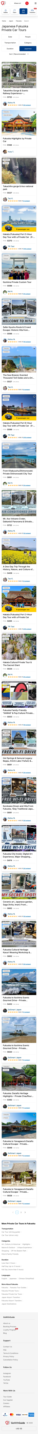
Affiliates (6, 1406)
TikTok (5, 1383)
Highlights (26, 1244)
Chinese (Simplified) (26, 1279)
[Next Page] (25, 1212)
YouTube (6, 1380)
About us (6, 1323)
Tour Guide (7, 1397)
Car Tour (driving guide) (11, 1232)
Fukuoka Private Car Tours (12, 1294)
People (28, 37)
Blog (5, 1333)
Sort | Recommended (17, 54)
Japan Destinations (9, 1304)
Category (28, 43)
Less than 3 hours (8, 1263)
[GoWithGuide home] (3, 3)
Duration (10, 49)
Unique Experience (24, 1247)
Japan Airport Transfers (11, 1297)
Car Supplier (8, 1400)
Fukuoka (19, 21)
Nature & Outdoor (8, 1247)
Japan (11, 21)
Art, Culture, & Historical (11, 1244)
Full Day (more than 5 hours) (13, 1270)
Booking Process (9, 1327)
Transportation (10, 43)
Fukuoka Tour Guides (18, 1287)
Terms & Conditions (10, 1353)
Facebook (7, 1377)
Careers (6, 1403)
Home (4, 21)
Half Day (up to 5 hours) (11, 1266)
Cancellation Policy (10, 1360)
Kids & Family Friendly (10, 1254)
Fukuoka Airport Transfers (12, 1301)
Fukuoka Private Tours (10, 1291)
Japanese (28, 49)
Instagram (7, 1373)
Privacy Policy (8, 1356)
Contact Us (7, 1347)
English (4, 1279)
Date (10, 37)
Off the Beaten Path (18, 1251)
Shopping (5, 1251)
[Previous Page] (13, 1212)
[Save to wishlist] (34, 64)
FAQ (4, 1350)
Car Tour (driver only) (10, 1235)
